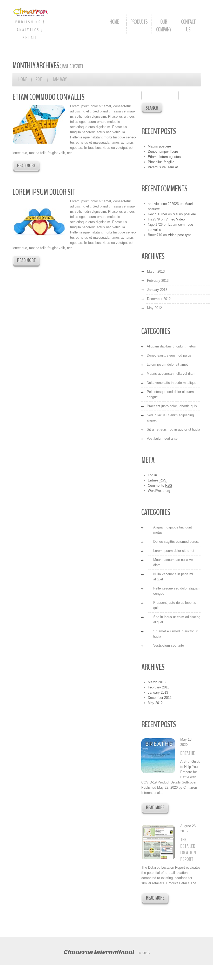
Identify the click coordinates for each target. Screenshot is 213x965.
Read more (26, 165)
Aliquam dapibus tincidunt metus (171, 346)
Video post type (179, 235)
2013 (39, 79)
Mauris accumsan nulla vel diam (171, 374)
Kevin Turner (157, 214)
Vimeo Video (175, 219)
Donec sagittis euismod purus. (169, 355)
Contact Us (188, 25)
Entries (157, 480)
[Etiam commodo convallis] (39, 124)
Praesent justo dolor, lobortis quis (172, 406)
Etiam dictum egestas (164, 157)
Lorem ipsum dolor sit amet (167, 364)
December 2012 (159, 299)
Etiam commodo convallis (48, 97)
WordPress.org (159, 491)
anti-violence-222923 (163, 204)
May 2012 (154, 308)
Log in (152, 475)
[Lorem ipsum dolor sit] (39, 219)
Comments (160, 485)
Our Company (163, 25)
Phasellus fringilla (161, 162)
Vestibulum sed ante (162, 438)
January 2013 (157, 290)
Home (114, 22)
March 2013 (156, 271)
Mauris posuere (159, 146)
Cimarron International (98, 952)
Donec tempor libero (163, 151)
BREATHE (187, 753)
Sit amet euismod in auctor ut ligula (173, 429)
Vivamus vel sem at (163, 167)
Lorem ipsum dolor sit (44, 192)
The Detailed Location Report (188, 849)
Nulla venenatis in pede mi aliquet (172, 383)
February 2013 (158, 281)
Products (139, 22)
